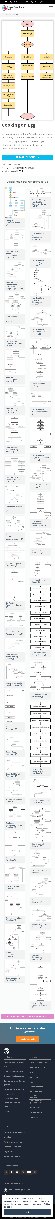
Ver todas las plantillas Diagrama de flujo (28, 1016)
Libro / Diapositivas (38, 1063)
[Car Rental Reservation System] (15, 608)
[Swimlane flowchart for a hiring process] (15, 512)
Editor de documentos (14, 1089)
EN (17, 171)
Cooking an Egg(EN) (9, 168)
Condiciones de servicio (14, 1132)
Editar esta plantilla (27, 157)
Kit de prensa (35, 1112)
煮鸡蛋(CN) (32, 168)
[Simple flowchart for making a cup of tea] (40, 389)
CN (23, 171)
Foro (31, 1072)
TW (20, 171)
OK (27, 1212)
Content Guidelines (12, 1146)
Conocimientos (36, 1086)
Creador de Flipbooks (13, 1071)
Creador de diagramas (14, 1076)
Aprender (33, 1077)
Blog (31, 1082)
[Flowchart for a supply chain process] (40, 415)
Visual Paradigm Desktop (31, 2)
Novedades (34, 1107)
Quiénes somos (36, 1103)
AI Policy (7, 1137)
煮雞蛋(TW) (22, 168)
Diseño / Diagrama (38, 1067)
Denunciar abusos (12, 1156)
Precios (7, 1111)
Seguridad (8, 1151)
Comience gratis (28, 1039)
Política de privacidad (13, 1142)
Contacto (33, 1117)
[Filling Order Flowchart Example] (15, 226)
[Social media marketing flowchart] (40, 1008)
